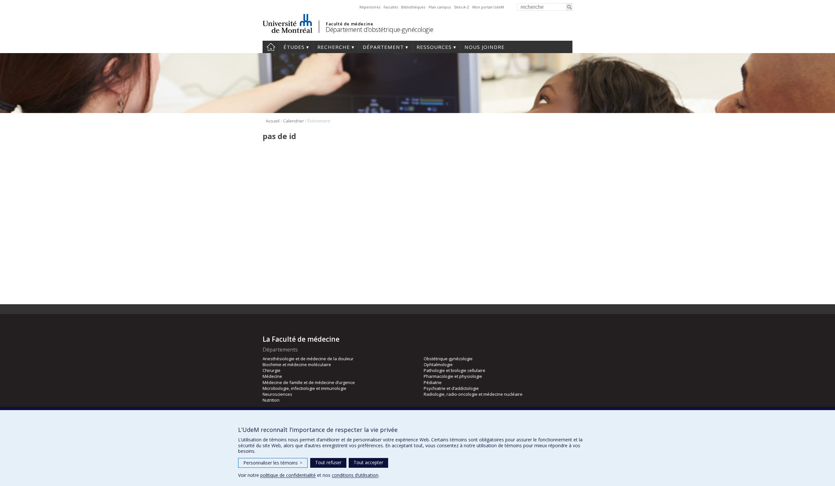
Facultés (391, 7)
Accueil (270, 47)
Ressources (434, 47)
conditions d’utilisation (355, 475)
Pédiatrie (433, 382)
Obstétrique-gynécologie (448, 359)
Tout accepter (368, 462)
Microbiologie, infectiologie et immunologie (304, 388)
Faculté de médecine (349, 24)
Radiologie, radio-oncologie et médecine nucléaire (473, 394)
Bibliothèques (413, 7)
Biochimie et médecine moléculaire (297, 364)
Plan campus (440, 7)
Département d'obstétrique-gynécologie (379, 29)
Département (383, 47)
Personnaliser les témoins (272, 463)
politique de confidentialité (288, 475)
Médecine (272, 376)
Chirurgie (272, 370)
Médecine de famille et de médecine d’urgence (309, 382)
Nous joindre (484, 47)
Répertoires (369, 7)
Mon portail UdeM (488, 7)
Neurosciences (277, 394)
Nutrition (271, 400)
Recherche (333, 47)
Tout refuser (328, 462)
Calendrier (293, 121)
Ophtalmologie (438, 364)
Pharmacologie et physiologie (453, 376)
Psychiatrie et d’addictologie (451, 388)
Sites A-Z (461, 7)
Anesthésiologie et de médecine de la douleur (308, 359)
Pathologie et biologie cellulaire (454, 370)
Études (294, 47)
